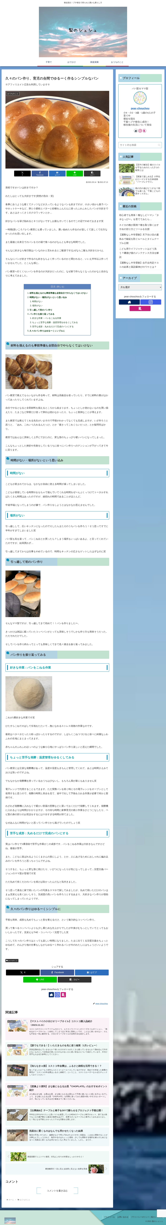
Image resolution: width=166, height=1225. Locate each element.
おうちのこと (13, 960)
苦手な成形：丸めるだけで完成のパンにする (53, 326)
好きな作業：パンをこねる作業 (46, 318)
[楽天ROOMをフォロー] (63, 994)
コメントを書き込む (57, 1190)
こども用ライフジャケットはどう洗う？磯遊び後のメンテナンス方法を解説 (139, 253)
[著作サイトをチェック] (51, 994)
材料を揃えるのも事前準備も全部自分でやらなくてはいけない (59, 293)
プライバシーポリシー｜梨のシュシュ (146, 1217)
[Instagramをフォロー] (57, 994)
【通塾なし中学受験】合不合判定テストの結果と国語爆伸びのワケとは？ (139, 264)
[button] (92, 173)
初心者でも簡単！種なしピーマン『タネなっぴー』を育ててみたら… (139, 217)
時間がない (37, 301)
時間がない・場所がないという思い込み (48, 297)
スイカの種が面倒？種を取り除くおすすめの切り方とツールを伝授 (139, 227)
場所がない (37, 305)
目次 (53, 286)
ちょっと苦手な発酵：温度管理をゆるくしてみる (55, 322)
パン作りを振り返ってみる (42, 314)
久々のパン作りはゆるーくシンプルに (47, 331)
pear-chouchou (140, 108)
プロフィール (109, 1217)
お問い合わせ (122, 1217)
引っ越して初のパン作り (41, 310)
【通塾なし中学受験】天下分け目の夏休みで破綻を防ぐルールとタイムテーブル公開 (139, 238)
